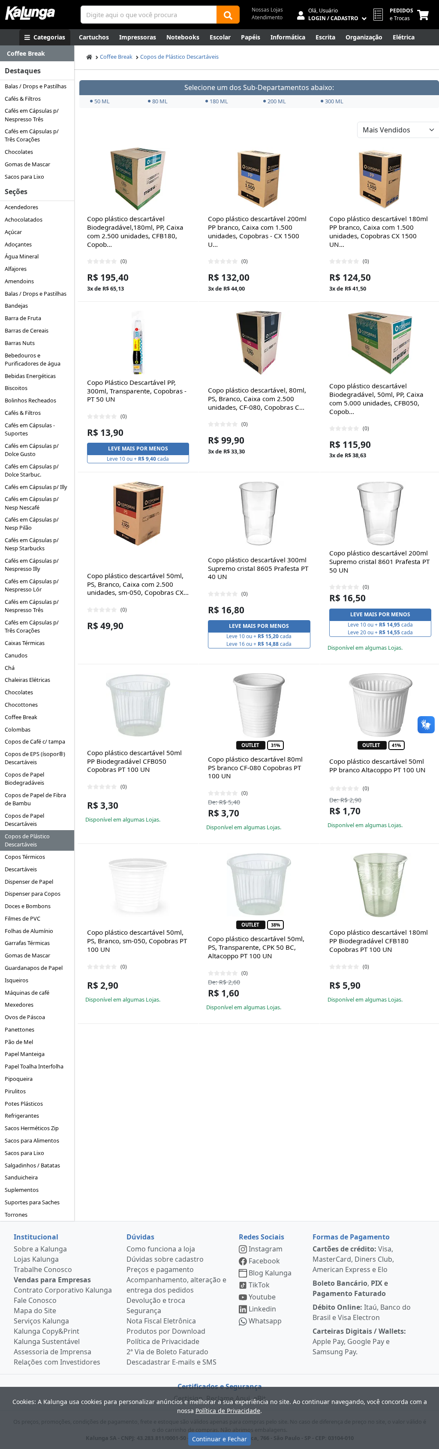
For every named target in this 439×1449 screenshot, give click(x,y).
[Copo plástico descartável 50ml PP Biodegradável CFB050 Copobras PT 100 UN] (138, 705)
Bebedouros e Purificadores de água (32, 359)
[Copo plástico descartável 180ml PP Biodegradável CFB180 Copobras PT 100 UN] (380, 885)
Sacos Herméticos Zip (32, 1128)
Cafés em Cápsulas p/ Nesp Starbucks (32, 544)
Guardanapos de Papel (34, 968)
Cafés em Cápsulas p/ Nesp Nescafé (32, 503)
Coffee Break (21, 717)
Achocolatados (23, 219)
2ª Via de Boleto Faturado (167, 1351)
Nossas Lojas (267, 9)
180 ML (219, 101)
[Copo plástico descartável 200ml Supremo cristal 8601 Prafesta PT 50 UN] (380, 513)
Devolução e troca (155, 1300)
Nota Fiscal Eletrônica (161, 1321)
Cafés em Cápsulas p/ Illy (36, 487)
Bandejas (16, 305)
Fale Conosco (35, 1300)
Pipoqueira (19, 1079)
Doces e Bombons (28, 906)
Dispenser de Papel (29, 881)
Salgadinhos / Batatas (32, 1165)
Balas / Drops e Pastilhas (35, 86)
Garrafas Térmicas (27, 943)
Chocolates (19, 152)
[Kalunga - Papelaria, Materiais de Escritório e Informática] (30, 13)
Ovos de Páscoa (25, 1017)
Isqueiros (16, 980)
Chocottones (21, 704)
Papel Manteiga (25, 1054)
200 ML (277, 101)
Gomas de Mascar (27, 164)
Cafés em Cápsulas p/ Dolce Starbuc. (32, 470)
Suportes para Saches (32, 1202)
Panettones (19, 1029)
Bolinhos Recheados (30, 400)
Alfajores (16, 269)
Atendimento (267, 17)
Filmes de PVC (22, 918)
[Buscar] (228, 15)
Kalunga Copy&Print (46, 1331)
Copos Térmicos (25, 857)
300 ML (334, 101)
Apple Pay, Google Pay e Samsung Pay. (359, 1341)
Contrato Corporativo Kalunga (63, 1290)
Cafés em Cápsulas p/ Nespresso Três (32, 115)
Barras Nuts (20, 343)
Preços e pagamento (160, 1269)
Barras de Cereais (26, 330)
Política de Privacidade (162, 1341)
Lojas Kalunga (36, 1259)
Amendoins (19, 281)
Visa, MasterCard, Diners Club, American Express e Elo (353, 1259)
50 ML (102, 101)
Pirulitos (15, 1091)
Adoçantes (18, 244)
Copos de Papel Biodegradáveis (24, 778)
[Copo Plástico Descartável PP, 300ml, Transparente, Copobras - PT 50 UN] (138, 343)
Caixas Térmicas (25, 643)
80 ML (160, 101)
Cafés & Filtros (23, 98)
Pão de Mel (19, 1042)
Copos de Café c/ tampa (35, 741)
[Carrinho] (424, 14)
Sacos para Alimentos (32, 1140)
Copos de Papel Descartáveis (24, 820)
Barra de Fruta (23, 318)
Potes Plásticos (24, 1103)
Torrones (16, 1214)
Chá (10, 668)
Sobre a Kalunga (40, 1249)
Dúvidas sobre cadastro (165, 1259)
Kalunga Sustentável (47, 1341)
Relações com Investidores (57, 1362)
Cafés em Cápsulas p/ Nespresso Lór (32, 585)
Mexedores (19, 1004)
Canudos (16, 655)
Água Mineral (22, 256)
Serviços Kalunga (41, 1321)
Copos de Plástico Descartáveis (27, 840)
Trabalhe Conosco (43, 1269)
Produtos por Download (165, 1331)
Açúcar (13, 232)
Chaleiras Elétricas (27, 680)
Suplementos (22, 1190)
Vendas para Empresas (52, 1279)
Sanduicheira (21, 1177)
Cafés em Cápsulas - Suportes (30, 429)
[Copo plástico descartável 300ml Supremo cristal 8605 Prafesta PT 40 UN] (259, 513)
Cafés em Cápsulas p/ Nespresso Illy (32, 565)
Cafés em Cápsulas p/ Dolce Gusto (32, 450)
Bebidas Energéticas (30, 376)
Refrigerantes (22, 1115)
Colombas (17, 729)
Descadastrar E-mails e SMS (171, 1362)
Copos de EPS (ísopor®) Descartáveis (35, 758)
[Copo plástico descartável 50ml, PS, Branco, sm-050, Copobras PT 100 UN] (138, 885)
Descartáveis (21, 869)
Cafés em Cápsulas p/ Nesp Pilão (32, 523)
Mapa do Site (35, 1310)
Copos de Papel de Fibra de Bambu (35, 799)
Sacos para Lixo (24, 176)
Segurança (143, 1310)
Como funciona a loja (160, 1249)
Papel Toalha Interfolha (34, 1066)
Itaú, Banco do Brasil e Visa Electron (362, 1312)
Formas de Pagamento (351, 1237)
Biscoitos (16, 388)
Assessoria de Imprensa (52, 1351)
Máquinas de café (27, 992)
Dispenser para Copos (32, 893)
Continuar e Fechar (219, 1439)
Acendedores (21, 207)
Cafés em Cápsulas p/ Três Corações (32, 135)
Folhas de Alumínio (29, 931)
